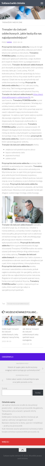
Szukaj (4, 388)
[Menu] (42, 3)
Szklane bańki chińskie (13, 3)
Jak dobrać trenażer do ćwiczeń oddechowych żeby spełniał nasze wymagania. (30, 334)
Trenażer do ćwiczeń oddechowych (18, 304)
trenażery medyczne (12, 22)
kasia (9, 42)
